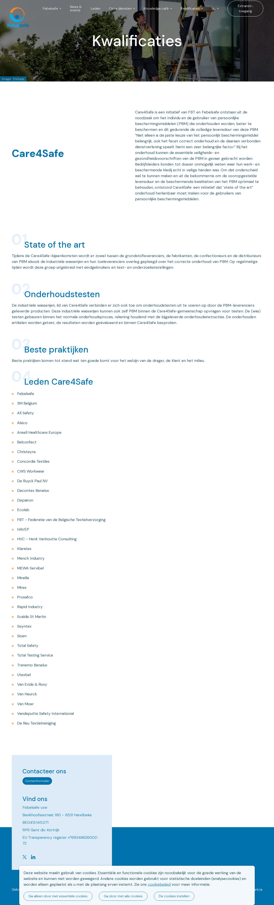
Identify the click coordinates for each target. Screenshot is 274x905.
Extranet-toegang (245, 8)
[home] (16, 9)
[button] (52, 9)
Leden (95, 8)
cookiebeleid (159, 884)
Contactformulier (37, 781)
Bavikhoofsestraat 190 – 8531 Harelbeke (57, 815)
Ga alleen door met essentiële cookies (58, 896)
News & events (76, 8)
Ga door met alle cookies (123, 896)
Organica (254, 889)
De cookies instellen (174, 896)
